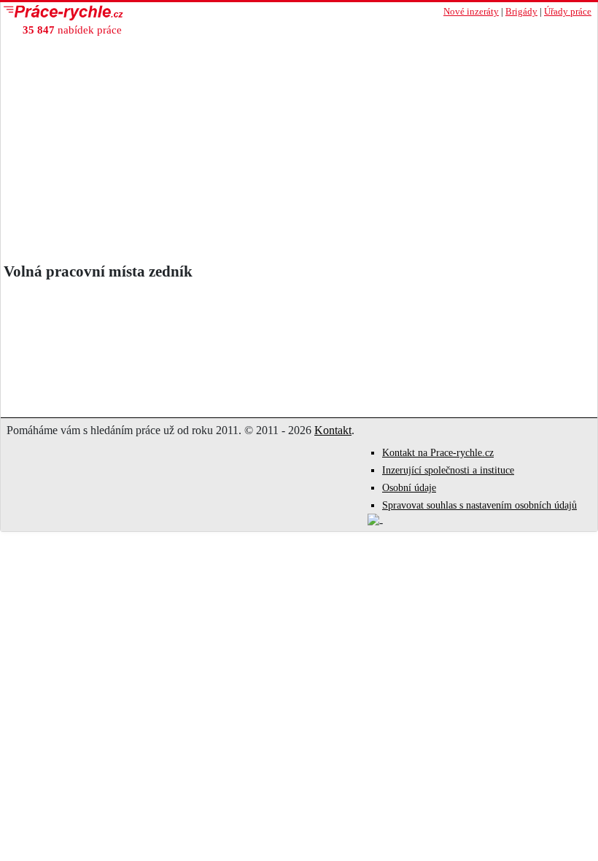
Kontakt (333, 430)
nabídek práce (72, 29)
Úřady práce (567, 12)
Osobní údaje (409, 487)
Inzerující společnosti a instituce (448, 470)
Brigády (521, 12)
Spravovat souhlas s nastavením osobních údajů (479, 505)
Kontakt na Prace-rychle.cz (438, 452)
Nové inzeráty (471, 12)
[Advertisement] (299, 153)
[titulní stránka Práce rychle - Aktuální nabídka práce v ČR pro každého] (150, 12)
